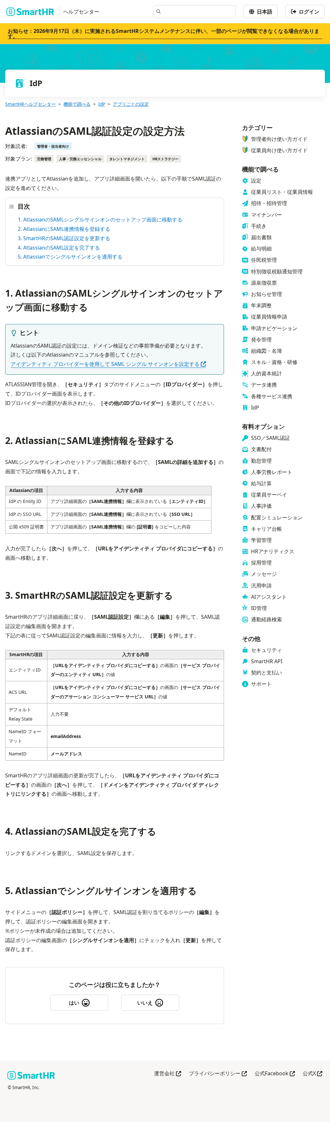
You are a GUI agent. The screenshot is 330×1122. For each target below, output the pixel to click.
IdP (101, 104)
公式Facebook (275, 1074)
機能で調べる (77, 104)
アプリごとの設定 (131, 104)
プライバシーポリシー (218, 1074)
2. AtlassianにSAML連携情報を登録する (64, 228)
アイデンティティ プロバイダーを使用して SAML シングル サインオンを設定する (108, 364)
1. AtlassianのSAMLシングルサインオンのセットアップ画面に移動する (100, 219)
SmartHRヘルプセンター (30, 104)
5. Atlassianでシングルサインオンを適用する (70, 256)
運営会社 (167, 1074)
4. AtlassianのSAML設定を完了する (59, 247)
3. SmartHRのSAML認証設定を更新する (64, 238)
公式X (312, 1074)
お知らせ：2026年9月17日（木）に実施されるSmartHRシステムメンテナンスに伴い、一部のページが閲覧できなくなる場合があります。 (163, 33)
